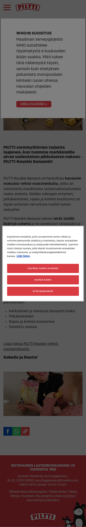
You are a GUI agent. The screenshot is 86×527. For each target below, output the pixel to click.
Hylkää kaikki (43, 279)
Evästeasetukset (43, 291)
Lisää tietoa (23, 256)
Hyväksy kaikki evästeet (43, 268)
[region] (43, 263)
